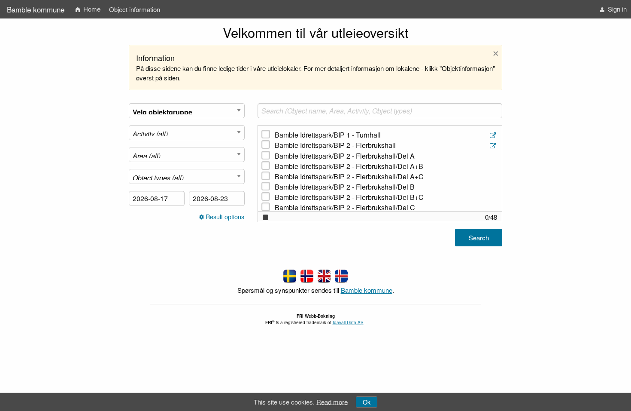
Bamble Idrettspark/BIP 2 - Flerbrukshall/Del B (345, 187)
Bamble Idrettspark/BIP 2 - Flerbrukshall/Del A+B (349, 166)
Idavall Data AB (348, 322)
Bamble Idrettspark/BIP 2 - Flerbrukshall (335, 145)
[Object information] (494, 135)
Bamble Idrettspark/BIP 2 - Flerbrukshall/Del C (345, 207)
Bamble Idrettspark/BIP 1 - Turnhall (328, 135)
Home (91, 8)
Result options (224, 217)
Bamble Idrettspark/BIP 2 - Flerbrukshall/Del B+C (349, 197)
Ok (366, 401)
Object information (134, 9)
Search (479, 237)
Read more (332, 401)
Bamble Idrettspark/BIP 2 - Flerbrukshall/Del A (345, 156)
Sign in (616, 8)
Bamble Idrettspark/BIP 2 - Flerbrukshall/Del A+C (349, 176)
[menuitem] (88, 9)
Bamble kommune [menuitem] (35, 9)
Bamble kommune (366, 289)
